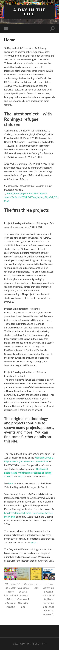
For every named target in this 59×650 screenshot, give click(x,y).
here (20, 476)
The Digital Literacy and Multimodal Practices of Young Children (27, 472)
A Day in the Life (29, 11)
